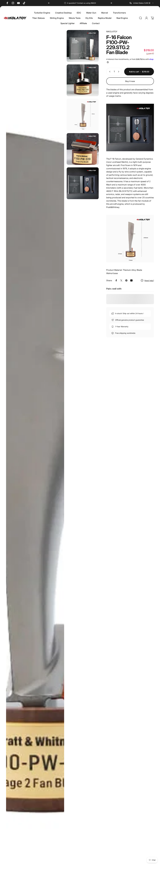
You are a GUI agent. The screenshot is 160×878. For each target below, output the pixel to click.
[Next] (111, 3)
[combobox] (142, 3)
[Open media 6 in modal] (83, 183)
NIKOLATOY (111, 31)
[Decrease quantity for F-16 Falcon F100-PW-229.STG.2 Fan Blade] (109, 71)
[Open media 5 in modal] (83, 149)
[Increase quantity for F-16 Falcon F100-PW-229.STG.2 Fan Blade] (119, 71)
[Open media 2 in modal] (83, 46)
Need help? (149, 280)
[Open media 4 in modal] (83, 115)
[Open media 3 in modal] (83, 80)
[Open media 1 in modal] (35, 452)
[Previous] (49, 3)
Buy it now (130, 81)
